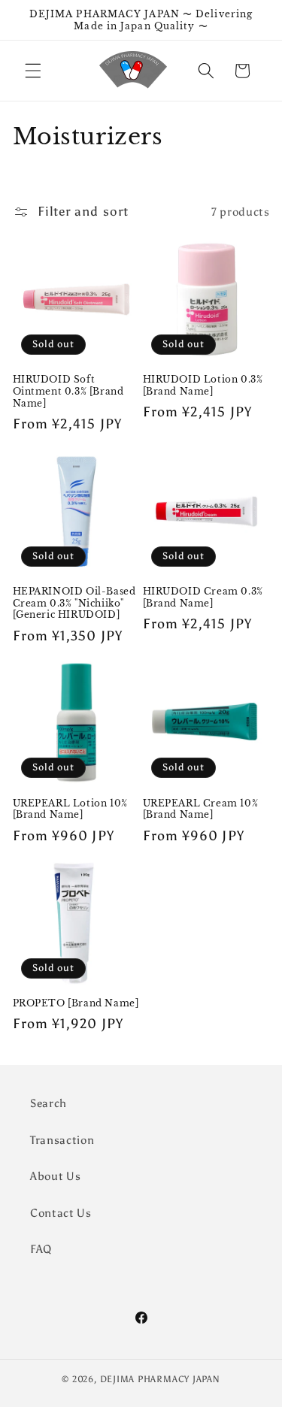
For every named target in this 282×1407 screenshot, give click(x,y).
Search (48, 1103)
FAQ (41, 1249)
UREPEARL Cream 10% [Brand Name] (201, 809)
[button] (33, 71)
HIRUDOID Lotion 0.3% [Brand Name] (203, 385)
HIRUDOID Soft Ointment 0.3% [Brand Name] (68, 391)
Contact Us (61, 1213)
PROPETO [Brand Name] (76, 1003)
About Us (55, 1176)
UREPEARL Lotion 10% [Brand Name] (70, 809)
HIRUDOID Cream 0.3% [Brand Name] (203, 597)
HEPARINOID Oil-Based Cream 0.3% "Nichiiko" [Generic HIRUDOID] (74, 602)
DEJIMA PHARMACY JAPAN (160, 1379)
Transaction (62, 1140)
